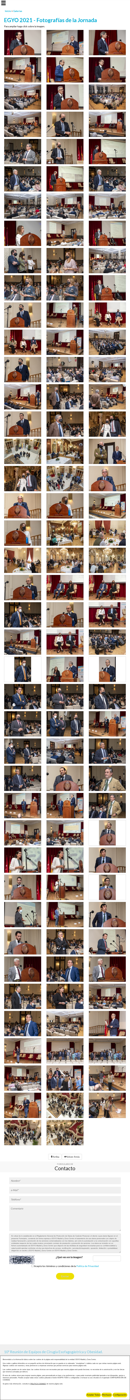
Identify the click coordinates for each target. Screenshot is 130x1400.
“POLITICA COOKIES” (38, 1384)
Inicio (8, 11)
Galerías (17, 11)
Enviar (65, 1276)
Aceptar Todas (93, 1395)
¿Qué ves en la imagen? (69, 1257)
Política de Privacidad (87, 1266)
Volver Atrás (73, 1156)
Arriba (56, 1156)
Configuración (119, 1395)
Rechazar (106, 1395)
